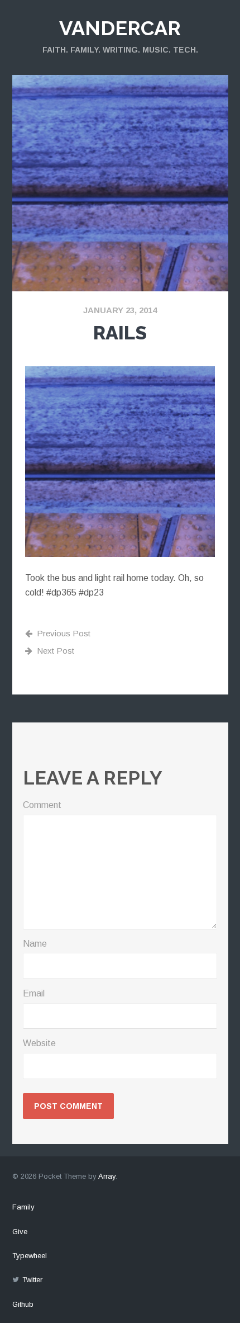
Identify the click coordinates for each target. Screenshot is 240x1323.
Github (22, 1304)
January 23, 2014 (120, 310)
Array (107, 1176)
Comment (42, 805)
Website (39, 1043)
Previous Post (63, 633)
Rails (120, 333)
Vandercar (120, 28)
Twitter (32, 1279)
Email (34, 993)
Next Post (55, 650)
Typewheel (29, 1255)
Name (35, 943)
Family (23, 1207)
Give (19, 1231)
